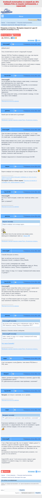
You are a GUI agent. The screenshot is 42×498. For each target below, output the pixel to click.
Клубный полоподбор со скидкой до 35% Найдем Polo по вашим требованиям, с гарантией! (21, 4)
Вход (39, 20)
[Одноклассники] (16, 38)
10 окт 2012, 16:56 (32, 315)
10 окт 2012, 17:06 (32, 358)
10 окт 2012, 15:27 (32, 44)
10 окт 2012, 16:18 (32, 166)
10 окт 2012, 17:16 (32, 373)
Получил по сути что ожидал (10, 101)
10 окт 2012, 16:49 (32, 282)
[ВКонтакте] (12, 38)
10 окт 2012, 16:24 (32, 216)
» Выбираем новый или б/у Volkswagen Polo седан (13, 24)
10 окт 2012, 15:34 (32, 75)
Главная (3, 22)
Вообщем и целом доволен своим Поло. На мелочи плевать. (20, 120)
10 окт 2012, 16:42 (32, 250)
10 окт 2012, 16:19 (32, 192)
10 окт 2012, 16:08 (32, 129)
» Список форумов (11, 22)
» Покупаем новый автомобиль (24, 22)
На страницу (31, 40)
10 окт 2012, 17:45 (32, 439)
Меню (21, 16)
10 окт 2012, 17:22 (32, 390)
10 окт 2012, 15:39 (32, 110)
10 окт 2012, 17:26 (32, 409)
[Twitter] (14, 38)
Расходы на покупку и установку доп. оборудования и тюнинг (19, 181)
